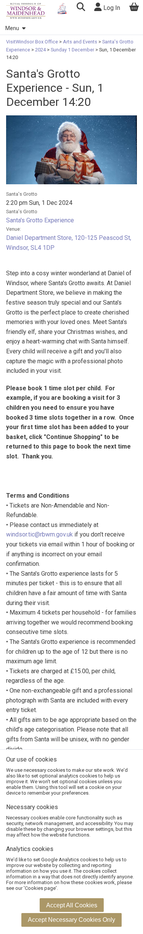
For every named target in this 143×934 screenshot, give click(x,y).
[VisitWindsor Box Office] (25, 11)
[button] (80, 8)
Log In (111, 7)
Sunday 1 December (72, 50)
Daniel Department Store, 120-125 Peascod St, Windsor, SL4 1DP (68, 242)
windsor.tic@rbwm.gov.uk (39, 534)
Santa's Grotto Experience (40, 220)
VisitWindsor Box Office (32, 42)
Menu (12, 28)
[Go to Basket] (134, 8)
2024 (40, 50)
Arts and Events (80, 42)
